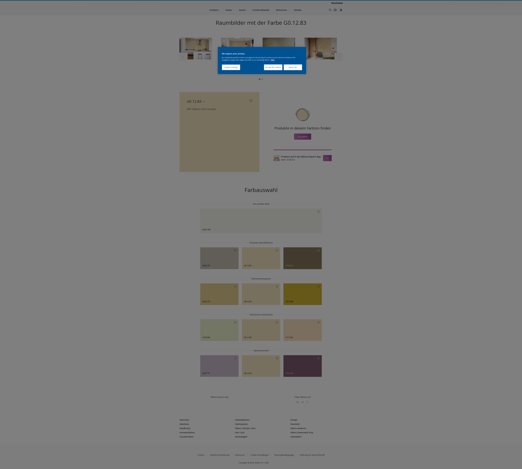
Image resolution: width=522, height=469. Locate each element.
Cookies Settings (231, 67)
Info (272, 60)
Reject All (293, 67)
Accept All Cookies (273, 67)
